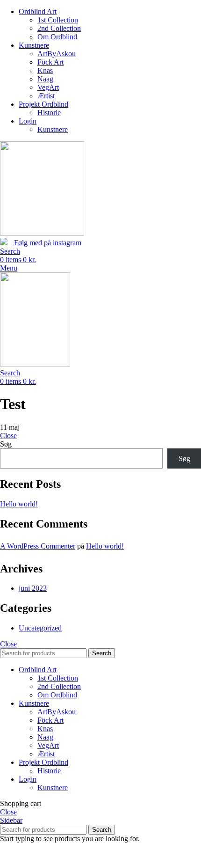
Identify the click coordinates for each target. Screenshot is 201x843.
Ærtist (46, 96)
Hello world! (19, 504)
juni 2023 (33, 588)
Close (8, 436)
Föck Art (50, 62)
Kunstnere (52, 129)
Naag (45, 79)
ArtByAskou (56, 54)
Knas (45, 70)
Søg (6, 444)
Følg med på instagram (46, 243)
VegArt (48, 87)
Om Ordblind (57, 37)
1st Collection (57, 20)
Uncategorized (40, 628)
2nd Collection (59, 28)
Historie (49, 113)
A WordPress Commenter (37, 546)
